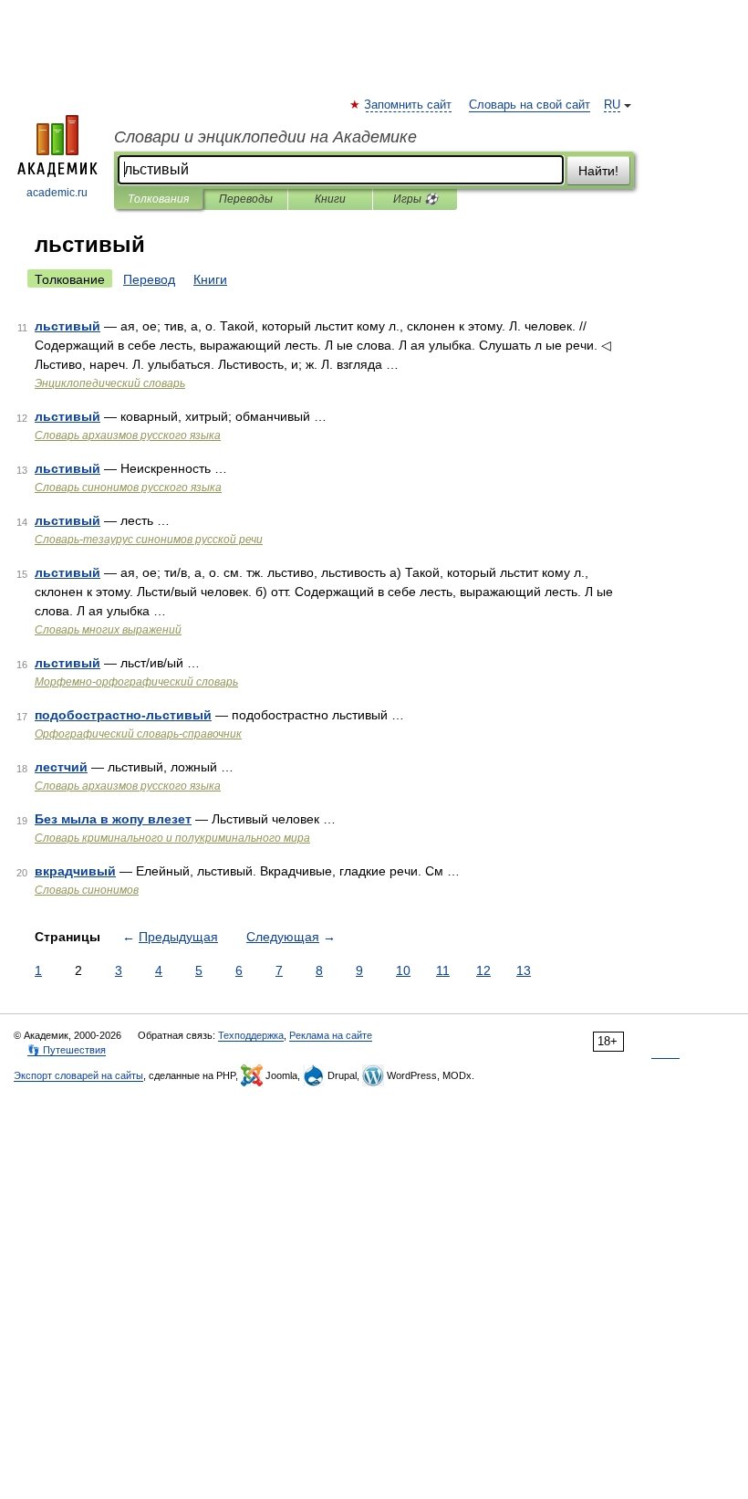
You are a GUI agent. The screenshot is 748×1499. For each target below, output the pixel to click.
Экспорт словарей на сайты (78, 1075)
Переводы (246, 199)
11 (443, 970)
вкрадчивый (75, 871)
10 (403, 970)
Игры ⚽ (415, 199)
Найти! (598, 170)
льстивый (67, 326)
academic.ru (57, 192)
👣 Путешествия (66, 1049)
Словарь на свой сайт (529, 105)
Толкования (158, 199)
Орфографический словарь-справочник (138, 734)
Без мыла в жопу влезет (113, 819)
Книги (330, 199)
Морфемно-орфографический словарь (136, 682)
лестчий (61, 767)
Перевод (149, 279)
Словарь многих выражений (108, 630)
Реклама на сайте (330, 1035)
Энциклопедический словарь (110, 383)
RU (612, 105)
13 (523, 970)
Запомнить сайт (409, 105)
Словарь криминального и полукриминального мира (172, 838)
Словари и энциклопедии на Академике (265, 137)
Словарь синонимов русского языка (128, 487)
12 (483, 970)
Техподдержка (251, 1035)
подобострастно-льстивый (123, 715)
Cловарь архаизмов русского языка (128, 435)
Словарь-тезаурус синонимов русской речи (149, 539)
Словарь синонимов (87, 890)
